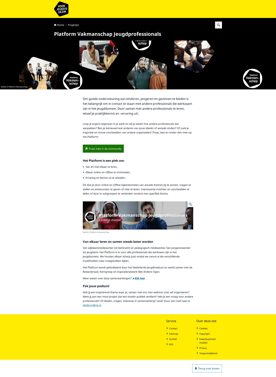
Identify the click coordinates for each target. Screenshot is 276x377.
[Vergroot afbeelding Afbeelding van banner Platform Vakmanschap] (190, 204)
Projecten (73, 25)
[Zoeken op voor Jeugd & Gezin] (218, 25)
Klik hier (140, 278)
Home (60, 25)
